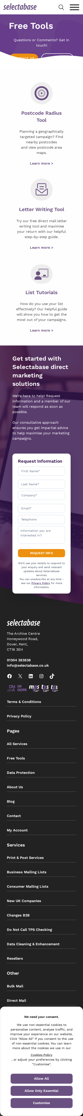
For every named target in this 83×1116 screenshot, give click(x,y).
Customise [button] (41, 1103)
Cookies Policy (41, 1055)
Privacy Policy (40, 583)
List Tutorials (41, 292)
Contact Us (24, 58)
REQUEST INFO (57, 58)
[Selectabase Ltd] (20, 7)
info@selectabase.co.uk (28, 665)
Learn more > (41, 163)
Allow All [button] (41, 1079)
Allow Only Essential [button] (41, 1091)
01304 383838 (19, 660)
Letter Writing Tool (41, 209)
